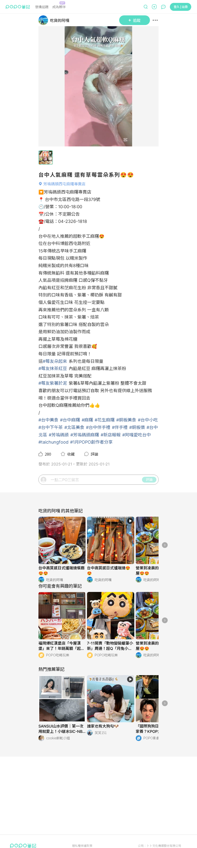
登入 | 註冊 (181, 7)
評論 (149, 479)
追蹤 (137, 20)
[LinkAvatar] (44, 20)
